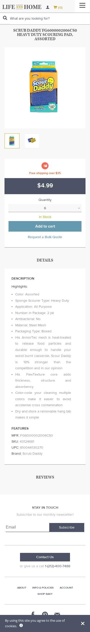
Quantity (45, 200)
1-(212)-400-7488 (57, 566)
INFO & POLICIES (43, 587)
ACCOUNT (66, 587)
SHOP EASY (45, 594)
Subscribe (66, 527)
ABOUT (21, 587)
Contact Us (45, 557)
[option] (45, 87)
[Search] (5, 18)
